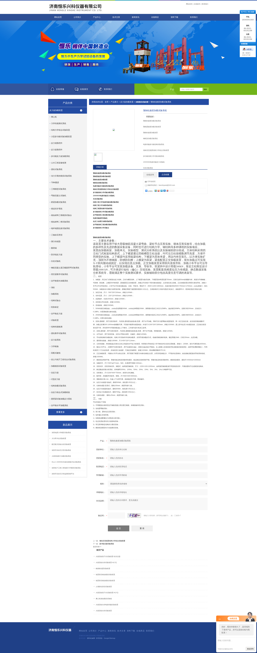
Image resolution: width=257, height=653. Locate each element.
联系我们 (205, 4)
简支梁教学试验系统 (59, 274)
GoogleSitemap (109, 638)
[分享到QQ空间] (155, 190)
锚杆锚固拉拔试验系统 (60, 228)
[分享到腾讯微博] (161, 190)
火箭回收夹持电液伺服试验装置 (107, 605)
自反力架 (55, 373)
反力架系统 (56, 340)
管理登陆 (99, 638)
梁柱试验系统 (56, 169)
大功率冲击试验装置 (59, 438)
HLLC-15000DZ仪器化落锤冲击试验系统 (66, 462)
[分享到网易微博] (167, 190)
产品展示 (114, 102)
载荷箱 (54, 248)
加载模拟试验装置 (58, 366)
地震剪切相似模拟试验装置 (105, 581)
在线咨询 (150, 175)
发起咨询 (250, 649)
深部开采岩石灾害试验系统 (61, 450)
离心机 (54, 117)
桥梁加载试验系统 (58, 202)
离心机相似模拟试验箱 (104, 599)
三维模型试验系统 (58, 189)
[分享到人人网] (164, 190)
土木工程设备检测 (58, 163)
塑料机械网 (91, 638)
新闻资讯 (135, 17)
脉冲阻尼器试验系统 (106, 544)
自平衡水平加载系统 (59, 405)
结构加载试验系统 (58, 386)
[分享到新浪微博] (158, 190)
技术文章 (116, 17)
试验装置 (55, 320)
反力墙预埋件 (56, 143)
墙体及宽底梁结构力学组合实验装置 (112, 541)
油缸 (53, 287)
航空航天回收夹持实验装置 (61, 444)
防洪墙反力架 (56, 254)
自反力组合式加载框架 (60, 392)
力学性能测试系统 (58, 123)
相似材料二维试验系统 (60, 222)
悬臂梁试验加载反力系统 (61, 399)
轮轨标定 (55, 307)
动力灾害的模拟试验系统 (61, 176)
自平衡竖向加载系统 (59, 281)
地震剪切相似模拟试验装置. (105, 575)
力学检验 (55, 346)
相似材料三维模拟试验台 (61, 215)
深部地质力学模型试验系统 (61, 433)
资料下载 (174, 17)
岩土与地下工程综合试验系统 (63, 359)
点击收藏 (165, 175)
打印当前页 (152, 181)
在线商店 (155, 17)
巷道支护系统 (56, 209)
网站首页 (189, 4)
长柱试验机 (56, 261)
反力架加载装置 (56, 110)
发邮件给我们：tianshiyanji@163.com (161, 185)
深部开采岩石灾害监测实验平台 (63, 474)
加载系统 (55, 294)
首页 (107, 102)
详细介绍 (100, 167)
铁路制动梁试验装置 (103, 568)
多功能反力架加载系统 (60, 156)
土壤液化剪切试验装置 (104, 587)
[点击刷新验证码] (134, 515)
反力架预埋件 (56, 150)
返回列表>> (97, 547)
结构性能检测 (56, 327)
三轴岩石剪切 (56, 235)
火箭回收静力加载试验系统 (61, 456)
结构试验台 (56, 300)
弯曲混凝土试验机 (58, 195)
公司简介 (77, 17)
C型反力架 (55, 379)
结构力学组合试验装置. (60, 130)
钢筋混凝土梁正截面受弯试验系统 (65, 268)
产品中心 (97, 17)
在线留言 (197, 4)
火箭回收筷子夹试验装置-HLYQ (107, 593)
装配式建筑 (56, 353)
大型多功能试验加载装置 (61, 136)
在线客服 (60, 89)
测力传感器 (56, 241)
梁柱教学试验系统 (58, 333)
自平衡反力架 (56, 314)
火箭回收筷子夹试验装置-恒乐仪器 (108, 556)
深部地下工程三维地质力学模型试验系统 (66, 468)
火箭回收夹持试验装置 (104, 611)
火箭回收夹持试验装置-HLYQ (106, 562)
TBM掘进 (55, 182)
